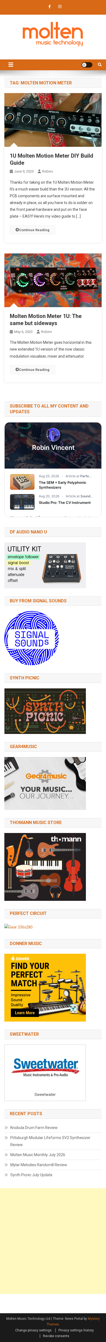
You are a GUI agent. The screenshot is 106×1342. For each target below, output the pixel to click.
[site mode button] (87, 65)
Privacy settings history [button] (76, 1330)
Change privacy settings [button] (33, 1330)
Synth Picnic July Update (31, 1175)
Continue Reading (34, 230)
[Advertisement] (53, 1241)
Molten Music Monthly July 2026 (37, 1155)
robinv (47, 171)
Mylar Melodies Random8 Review (38, 1165)
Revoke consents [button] (56, 1336)
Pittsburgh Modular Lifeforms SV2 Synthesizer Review (50, 1141)
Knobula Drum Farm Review (34, 1127)
